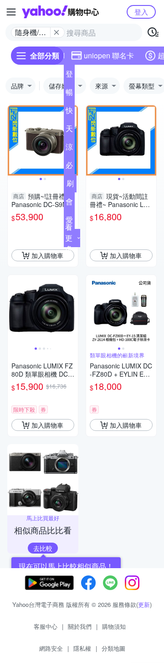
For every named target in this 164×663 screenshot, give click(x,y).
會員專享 (69, 203)
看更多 (68, 238)
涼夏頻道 (69, 148)
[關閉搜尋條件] (56, 32)
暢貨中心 (69, 94)
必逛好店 (69, 167)
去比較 (42, 548)
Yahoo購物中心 (60, 11)
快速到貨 (69, 112)
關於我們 (80, 626)
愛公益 (69, 221)
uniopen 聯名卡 (109, 55)
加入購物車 (47, 255)
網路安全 (51, 648)
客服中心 (45, 626)
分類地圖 (113, 648)
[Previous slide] (14, 140)
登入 (141, 11)
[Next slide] (150, 140)
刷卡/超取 (70, 185)
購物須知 (114, 626)
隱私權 (82, 648)
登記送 (69, 75)
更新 (144, 604)
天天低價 (69, 130)
